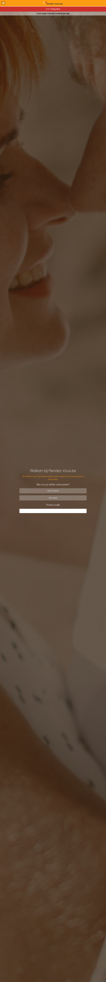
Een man (53, 498)
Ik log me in (55, 9)
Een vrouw (53, 491)
